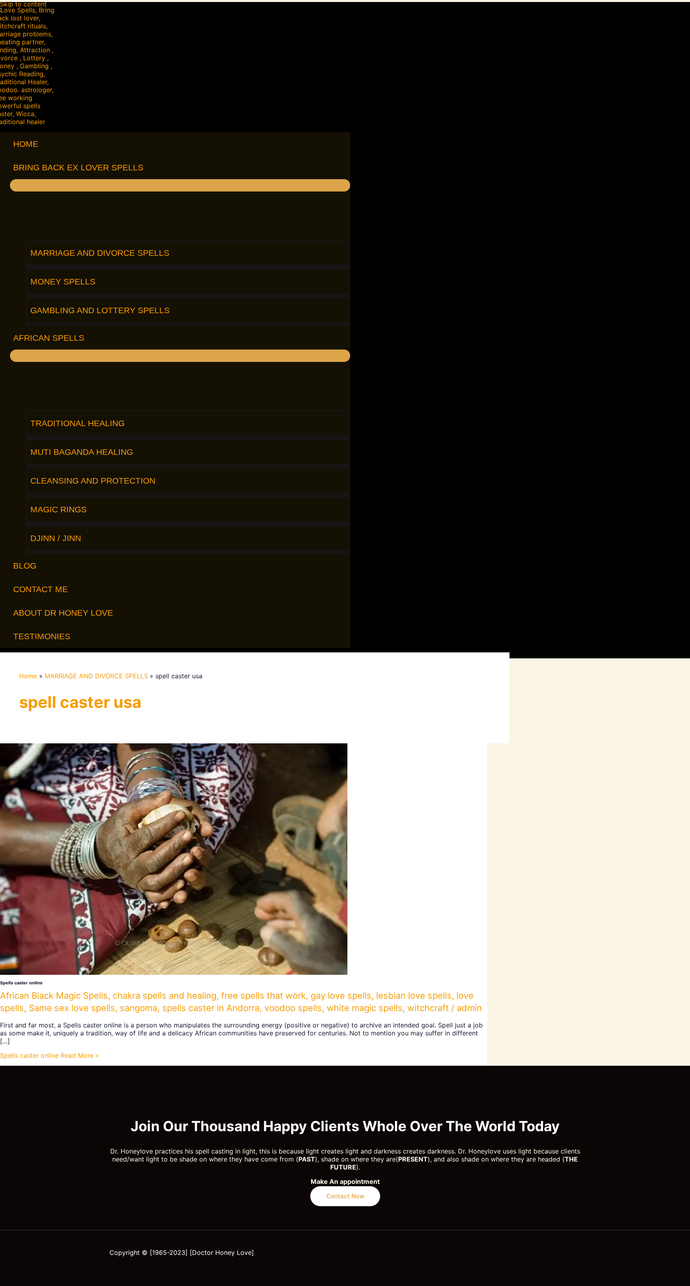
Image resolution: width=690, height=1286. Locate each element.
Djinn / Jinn (55, 538)
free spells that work (263, 995)
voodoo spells (293, 1008)
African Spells (48, 337)
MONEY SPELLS (62, 281)
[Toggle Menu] (180, 185)
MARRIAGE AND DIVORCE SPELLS (99, 252)
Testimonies (41, 636)
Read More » (49, 1055)
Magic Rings (58, 509)
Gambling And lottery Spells (100, 310)
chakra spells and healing (164, 995)
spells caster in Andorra (211, 1008)
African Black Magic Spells (54, 995)
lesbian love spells (414, 995)
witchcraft (428, 1008)
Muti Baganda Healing (81, 451)
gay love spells (341, 995)
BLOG (24, 565)
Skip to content (23, 4)
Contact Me (40, 589)
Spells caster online (21, 983)
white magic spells (364, 1008)
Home (25, 143)
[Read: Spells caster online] (173, 972)
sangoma (138, 1008)
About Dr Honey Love (63, 612)
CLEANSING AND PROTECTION (92, 480)
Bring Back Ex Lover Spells (78, 167)
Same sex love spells (72, 1008)
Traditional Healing (77, 423)
